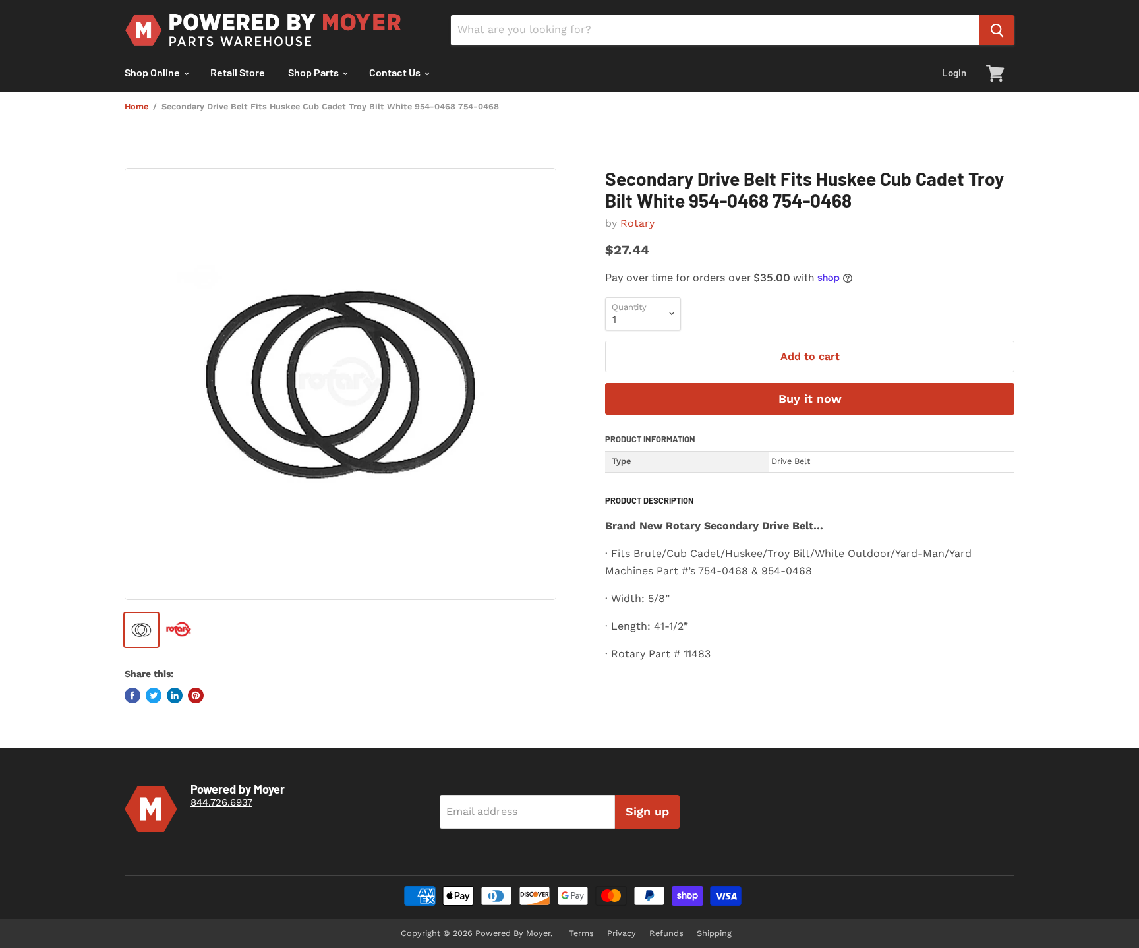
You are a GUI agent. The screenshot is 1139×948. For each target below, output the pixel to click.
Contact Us (396, 72)
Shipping (714, 933)
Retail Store (237, 72)
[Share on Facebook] (132, 695)
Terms (581, 933)
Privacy (621, 933)
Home (136, 106)
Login (954, 72)
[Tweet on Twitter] (153, 695)
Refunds (666, 933)
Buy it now (810, 398)
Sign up (647, 811)
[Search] (996, 30)
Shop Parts (314, 72)
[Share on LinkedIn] (175, 695)
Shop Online (153, 72)
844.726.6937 (221, 802)
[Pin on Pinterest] (196, 695)
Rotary (637, 223)
